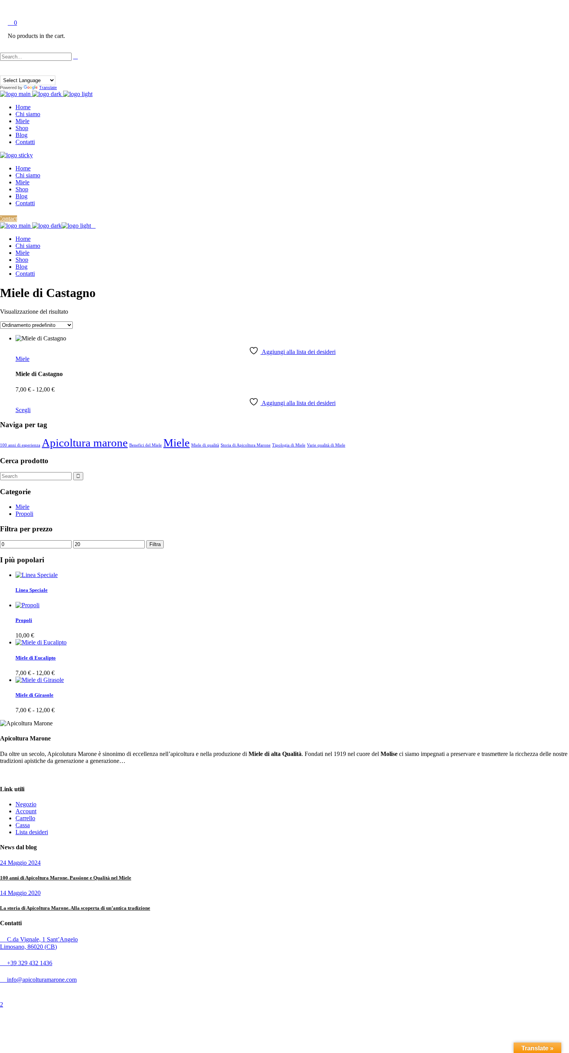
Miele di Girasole (34, 695)
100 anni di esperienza (20, 445)
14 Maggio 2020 (20, 893)
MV (238, 992)
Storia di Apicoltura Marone (246, 445)
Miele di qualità (205, 445)
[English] (10, 71)
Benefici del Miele (145, 445)
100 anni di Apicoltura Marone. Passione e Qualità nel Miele (65, 878)
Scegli (23, 410)
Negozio (25, 804)
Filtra (155, 544)
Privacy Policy (155, 992)
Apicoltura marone (85, 442)
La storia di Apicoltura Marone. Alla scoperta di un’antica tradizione (75, 908)
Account (25, 811)
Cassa (22, 825)
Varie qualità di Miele (326, 445)
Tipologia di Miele (288, 445)
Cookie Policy (186, 992)
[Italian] (24, 71)
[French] (17, 71)
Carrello (25, 818)
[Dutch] (3, 71)
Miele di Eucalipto (35, 658)
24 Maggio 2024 (20, 862)
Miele (22, 359)
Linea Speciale (31, 590)
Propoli (24, 513)
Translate (48, 87)
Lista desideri (31, 832)
